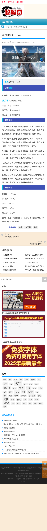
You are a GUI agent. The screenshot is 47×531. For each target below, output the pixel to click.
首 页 (3, 2)
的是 (25, 400)
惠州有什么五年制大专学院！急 (35, 255)
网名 (37, 399)
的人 (19, 399)
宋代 (10, 392)
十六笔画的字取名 (31, 262)
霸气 (4, 407)
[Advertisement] (23, 507)
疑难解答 (27, 470)
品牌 (30, 384)
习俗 (15, 380)
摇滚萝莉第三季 (9, 442)
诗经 (30, 403)
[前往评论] (44, 469)
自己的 (6, 403)
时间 (10, 396)
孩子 (4, 392)
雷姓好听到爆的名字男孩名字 (35, 266)
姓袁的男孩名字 (9, 446)
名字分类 (19, 2)
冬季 (11, 384)
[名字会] (23, 11)
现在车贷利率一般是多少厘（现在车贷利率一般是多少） (23, 424)
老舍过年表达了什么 (10, 262)
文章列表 (9, 27)
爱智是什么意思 (9, 428)
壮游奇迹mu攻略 (9, 431)
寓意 (11, 88)
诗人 (24, 403)
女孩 (21, 387)
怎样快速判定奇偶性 (10, 258)
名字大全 (11, 2)
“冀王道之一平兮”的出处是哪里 (14, 435)
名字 (18, 383)
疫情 (12, 400)
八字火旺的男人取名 (11, 439)
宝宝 (17, 391)
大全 (14, 388)
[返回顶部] (44, 474)
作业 (20, 380)
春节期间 (23, 396)
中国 (4, 380)
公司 (33, 379)
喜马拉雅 (6, 388)
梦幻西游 (32, 396)
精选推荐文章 (42, 468)
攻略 (4, 396)
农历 (39, 380)
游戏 (39, 396)
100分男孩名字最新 (10, 420)
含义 (25, 384)
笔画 (30, 400)
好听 (28, 387)
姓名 (34, 388)
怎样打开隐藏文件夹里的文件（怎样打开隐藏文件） (22, 453)
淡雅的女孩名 (8, 255)
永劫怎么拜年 (8, 266)
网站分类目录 (32, 468)
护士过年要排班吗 (36, 244)
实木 (23, 392)
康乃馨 (5, 100)
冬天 (5, 384)
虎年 (18, 403)
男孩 (5, 399)
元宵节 (26, 380)
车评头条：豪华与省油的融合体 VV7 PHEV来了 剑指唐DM (35, 270)
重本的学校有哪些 (9, 270)
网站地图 (20, 470)
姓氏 (40, 388)
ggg (8, 42)
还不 (35, 403)
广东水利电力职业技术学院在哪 (15, 450)
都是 (41, 403)
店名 (37, 392)
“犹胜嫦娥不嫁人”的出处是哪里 (35, 258)
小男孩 (23, 481)
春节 (16, 395)
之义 (10, 380)
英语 (13, 403)
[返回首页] (44, 463)
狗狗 (7, 81)
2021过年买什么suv (12, 236)
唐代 (36, 384)
